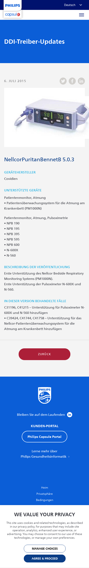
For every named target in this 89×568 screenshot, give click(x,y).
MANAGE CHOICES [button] (45, 548)
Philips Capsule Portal (44, 437)
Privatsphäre (44, 493)
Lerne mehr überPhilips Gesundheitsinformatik (44, 454)
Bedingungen (44, 500)
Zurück (44, 354)
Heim (44, 487)
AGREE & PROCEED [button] (45, 558)
